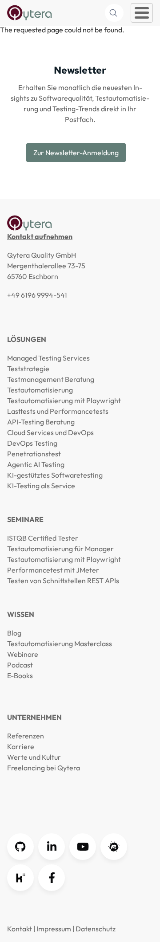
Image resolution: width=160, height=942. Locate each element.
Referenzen (25, 735)
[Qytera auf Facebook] (51, 878)
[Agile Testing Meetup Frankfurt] (114, 847)
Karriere (20, 746)
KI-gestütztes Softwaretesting (55, 475)
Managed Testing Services (48, 357)
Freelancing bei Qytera (43, 767)
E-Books (20, 675)
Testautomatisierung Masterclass (59, 643)
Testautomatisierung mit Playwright (64, 400)
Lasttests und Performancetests (57, 411)
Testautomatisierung (40, 389)
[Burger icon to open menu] (142, 13)
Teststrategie (28, 368)
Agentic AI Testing (35, 464)
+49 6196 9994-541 (37, 294)
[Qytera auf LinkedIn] (51, 847)
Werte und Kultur (34, 757)
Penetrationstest (34, 453)
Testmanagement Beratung (50, 379)
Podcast (20, 664)
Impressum (53, 928)
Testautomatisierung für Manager (60, 548)
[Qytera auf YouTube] (83, 847)
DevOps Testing (32, 443)
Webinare (22, 654)
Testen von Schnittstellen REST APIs (63, 580)
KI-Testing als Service (41, 485)
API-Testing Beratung (41, 421)
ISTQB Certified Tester (42, 538)
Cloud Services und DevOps (50, 432)
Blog (14, 632)
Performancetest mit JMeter (53, 569)
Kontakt (19, 928)
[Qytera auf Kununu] (20, 878)
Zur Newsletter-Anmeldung (76, 152)
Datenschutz (96, 928)
